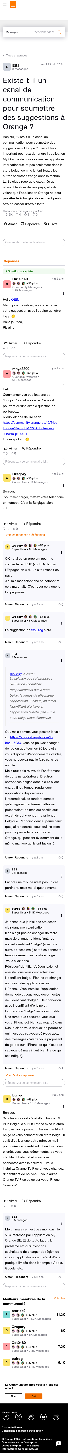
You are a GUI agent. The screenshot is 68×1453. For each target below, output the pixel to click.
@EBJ (15, 299)
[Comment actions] (63, 293)
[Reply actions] (61, 552)
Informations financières (37, 1439)
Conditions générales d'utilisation (22, 1430)
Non (13, 1396)
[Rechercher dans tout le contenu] (59, 32)
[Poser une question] (58, 1443)
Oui (34, 1396)
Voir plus (59, 1298)
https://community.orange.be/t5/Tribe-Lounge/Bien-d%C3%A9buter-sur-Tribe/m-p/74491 (31, 428)
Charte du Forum (12, 1427)
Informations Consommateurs (20, 1448)
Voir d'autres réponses (20, 1075)
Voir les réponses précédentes (25, 534)
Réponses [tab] (11, 261)
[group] (8, 214)
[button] (9, 604)
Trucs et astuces (16, 55)
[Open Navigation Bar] (6, 4)
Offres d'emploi (11, 1445)
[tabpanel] (34, 780)
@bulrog (37, 630)
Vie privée (33, 1445)
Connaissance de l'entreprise (19, 1442)
